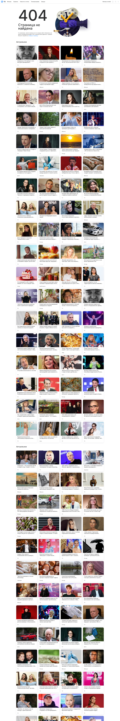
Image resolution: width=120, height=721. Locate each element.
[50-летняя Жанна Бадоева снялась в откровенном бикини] (93, 189)
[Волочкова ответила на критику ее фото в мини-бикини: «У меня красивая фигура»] (48, 615)
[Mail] (2, 1)
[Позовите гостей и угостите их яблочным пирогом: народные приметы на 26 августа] (48, 255)
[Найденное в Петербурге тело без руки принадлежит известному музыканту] (26, 56)
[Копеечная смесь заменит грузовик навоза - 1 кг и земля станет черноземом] (48, 410)
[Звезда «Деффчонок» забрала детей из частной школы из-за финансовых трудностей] (71, 432)
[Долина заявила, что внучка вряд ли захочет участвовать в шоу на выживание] (93, 410)
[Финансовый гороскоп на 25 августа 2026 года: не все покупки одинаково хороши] (93, 476)
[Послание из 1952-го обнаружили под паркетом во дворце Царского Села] (93, 78)
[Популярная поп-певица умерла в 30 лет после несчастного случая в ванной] (71, 56)
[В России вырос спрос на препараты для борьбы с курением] (71, 122)
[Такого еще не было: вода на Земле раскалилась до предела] (71, 144)
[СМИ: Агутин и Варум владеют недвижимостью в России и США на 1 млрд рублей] (71, 593)
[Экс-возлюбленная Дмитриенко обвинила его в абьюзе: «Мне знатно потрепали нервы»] (71, 682)
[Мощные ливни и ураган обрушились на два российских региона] (48, 593)
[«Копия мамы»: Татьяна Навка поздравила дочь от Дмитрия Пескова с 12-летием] (48, 144)
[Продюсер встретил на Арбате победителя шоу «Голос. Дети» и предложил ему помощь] (71, 166)
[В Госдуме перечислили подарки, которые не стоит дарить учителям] (26, 166)
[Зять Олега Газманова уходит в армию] (71, 476)
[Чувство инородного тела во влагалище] (26, 660)
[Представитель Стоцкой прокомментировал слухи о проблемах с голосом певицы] (93, 343)
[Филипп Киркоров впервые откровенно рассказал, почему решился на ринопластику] (48, 343)
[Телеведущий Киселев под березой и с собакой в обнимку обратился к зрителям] (26, 78)
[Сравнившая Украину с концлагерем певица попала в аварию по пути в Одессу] (93, 56)
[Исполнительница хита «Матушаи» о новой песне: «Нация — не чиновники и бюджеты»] (48, 637)
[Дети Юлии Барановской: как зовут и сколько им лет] (48, 100)
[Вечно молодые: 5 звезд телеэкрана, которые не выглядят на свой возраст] (48, 549)
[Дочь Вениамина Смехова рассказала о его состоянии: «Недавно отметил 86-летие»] (93, 682)
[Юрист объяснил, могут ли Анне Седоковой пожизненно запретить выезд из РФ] (71, 615)
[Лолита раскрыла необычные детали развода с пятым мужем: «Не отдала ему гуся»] (26, 704)
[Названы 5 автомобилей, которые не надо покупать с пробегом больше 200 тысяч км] (93, 233)
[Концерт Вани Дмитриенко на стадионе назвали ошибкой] (71, 189)
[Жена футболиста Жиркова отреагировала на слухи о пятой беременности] (71, 277)
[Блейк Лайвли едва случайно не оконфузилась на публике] (48, 432)
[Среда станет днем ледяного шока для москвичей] (48, 122)
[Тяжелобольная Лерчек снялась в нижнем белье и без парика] (93, 498)
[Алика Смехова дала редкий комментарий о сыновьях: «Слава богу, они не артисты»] (26, 476)
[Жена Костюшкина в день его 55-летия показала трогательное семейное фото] (48, 682)
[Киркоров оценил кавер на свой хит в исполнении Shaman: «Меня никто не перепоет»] (26, 343)
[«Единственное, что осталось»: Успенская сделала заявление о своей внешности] (71, 78)
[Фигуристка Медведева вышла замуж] (48, 211)
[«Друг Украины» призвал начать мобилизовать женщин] (93, 211)
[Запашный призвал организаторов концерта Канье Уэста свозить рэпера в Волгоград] (93, 388)
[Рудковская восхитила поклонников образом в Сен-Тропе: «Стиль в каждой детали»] (26, 432)
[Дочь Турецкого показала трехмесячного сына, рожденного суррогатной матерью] (26, 233)
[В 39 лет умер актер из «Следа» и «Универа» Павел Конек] (26, 144)
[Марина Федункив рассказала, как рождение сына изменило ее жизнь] (48, 365)
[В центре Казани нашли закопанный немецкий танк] (48, 571)
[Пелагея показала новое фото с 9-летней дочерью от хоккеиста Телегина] (71, 571)
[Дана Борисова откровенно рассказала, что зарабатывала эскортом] (71, 498)
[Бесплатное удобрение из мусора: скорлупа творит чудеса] (48, 660)
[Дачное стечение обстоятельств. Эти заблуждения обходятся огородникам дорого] (26, 593)
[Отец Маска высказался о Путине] (26, 365)
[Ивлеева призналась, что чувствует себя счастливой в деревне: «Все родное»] (71, 255)
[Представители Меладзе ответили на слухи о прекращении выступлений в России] (93, 520)
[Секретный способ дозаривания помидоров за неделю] (48, 299)
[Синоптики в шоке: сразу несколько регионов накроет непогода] (48, 233)
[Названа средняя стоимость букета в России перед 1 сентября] (48, 520)
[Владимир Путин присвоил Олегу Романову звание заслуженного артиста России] (26, 388)
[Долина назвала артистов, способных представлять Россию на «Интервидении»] (93, 365)
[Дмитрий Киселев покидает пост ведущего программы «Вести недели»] (93, 704)
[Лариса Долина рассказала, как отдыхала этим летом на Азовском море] (48, 498)
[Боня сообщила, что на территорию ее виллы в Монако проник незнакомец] (93, 277)
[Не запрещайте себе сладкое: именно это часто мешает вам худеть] (26, 277)
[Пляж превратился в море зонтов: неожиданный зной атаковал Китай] (71, 454)
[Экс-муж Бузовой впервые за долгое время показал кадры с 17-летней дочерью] (48, 189)
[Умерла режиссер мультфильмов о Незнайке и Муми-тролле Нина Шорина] (26, 255)
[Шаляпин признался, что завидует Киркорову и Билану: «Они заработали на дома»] (71, 233)
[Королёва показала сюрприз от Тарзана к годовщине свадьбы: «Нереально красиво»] (26, 189)
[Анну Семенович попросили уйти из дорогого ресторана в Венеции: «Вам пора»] (48, 56)
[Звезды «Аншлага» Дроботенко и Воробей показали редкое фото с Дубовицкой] (26, 454)
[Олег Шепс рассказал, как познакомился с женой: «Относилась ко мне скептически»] (71, 410)
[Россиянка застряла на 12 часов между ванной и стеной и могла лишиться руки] (48, 166)
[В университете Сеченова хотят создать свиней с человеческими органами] (93, 166)
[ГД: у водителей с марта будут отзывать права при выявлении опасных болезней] (26, 410)
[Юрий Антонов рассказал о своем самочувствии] (48, 704)
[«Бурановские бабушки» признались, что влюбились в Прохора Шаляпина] (71, 520)
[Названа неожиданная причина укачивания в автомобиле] (93, 100)
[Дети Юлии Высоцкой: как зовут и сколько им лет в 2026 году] (93, 593)
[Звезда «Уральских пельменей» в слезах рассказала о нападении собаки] (26, 122)
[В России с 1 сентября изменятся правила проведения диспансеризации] (93, 549)
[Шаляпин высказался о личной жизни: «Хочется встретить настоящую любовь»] (71, 299)
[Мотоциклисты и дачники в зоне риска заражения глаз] (93, 255)
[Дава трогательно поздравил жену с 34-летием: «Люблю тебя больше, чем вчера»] (93, 432)
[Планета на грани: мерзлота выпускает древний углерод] (71, 704)
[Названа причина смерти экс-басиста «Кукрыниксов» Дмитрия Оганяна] (93, 299)
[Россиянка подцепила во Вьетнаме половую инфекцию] (48, 454)
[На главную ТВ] (4, 1)
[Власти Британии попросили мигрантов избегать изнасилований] (26, 571)
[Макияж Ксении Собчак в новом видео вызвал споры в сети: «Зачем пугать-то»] (48, 388)
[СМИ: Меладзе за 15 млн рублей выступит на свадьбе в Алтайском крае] (71, 321)
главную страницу (33, 35)
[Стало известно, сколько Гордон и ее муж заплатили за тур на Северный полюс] (93, 660)
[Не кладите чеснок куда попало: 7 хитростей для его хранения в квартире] (26, 615)
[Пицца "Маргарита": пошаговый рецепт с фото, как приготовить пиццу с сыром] (71, 343)
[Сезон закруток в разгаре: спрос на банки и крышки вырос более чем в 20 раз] (48, 277)
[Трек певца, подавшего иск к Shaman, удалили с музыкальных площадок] (71, 549)
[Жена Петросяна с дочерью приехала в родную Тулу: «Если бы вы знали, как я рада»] (93, 571)
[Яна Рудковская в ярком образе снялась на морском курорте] (26, 321)
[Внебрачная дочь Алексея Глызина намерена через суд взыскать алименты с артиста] (93, 122)
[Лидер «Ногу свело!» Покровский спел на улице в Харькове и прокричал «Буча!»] (26, 637)
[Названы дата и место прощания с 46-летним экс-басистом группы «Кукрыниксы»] (93, 144)
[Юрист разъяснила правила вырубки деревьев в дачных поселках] (26, 682)
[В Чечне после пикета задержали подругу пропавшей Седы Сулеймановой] (48, 78)
